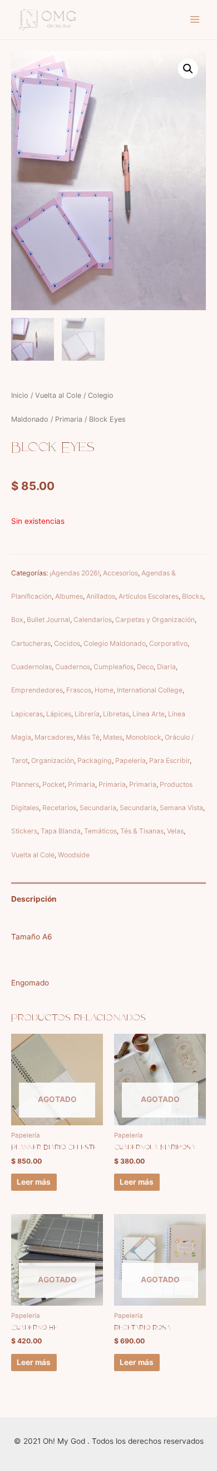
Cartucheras (31, 643)
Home (104, 690)
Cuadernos (72, 667)
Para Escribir (169, 760)
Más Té (88, 737)
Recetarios (59, 807)
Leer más (34, 1181)
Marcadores (53, 737)
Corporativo (168, 643)
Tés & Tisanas (142, 831)
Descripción (34, 898)
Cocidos (67, 643)
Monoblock (143, 737)
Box (17, 619)
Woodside (74, 855)
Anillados (100, 596)
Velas (175, 831)
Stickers (24, 831)
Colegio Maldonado (114, 643)
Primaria (68, 419)
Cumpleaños (113, 667)
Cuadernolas (31, 667)
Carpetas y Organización (155, 619)
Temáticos (100, 831)
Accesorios (120, 573)
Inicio (19, 395)
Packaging (94, 760)
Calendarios (92, 619)
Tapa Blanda (61, 831)
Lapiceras (27, 714)
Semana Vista (181, 807)
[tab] (108, 899)
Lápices (58, 714)
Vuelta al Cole (58, 395)
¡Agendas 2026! (75, 573)
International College (150, 690)
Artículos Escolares (149, 596)
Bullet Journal (48, 619)
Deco (145, 667)
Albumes (69, 596)
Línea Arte (148, 714)
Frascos (78, 690)
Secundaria (98, 807)
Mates (112, 737)
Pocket (53, 784)
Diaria (166, 667)
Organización (52, 760)
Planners (25, 784)
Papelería (130, 760)
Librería (87, 714)
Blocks (192, 596)
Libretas (116, 714)
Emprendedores (37, 690)
